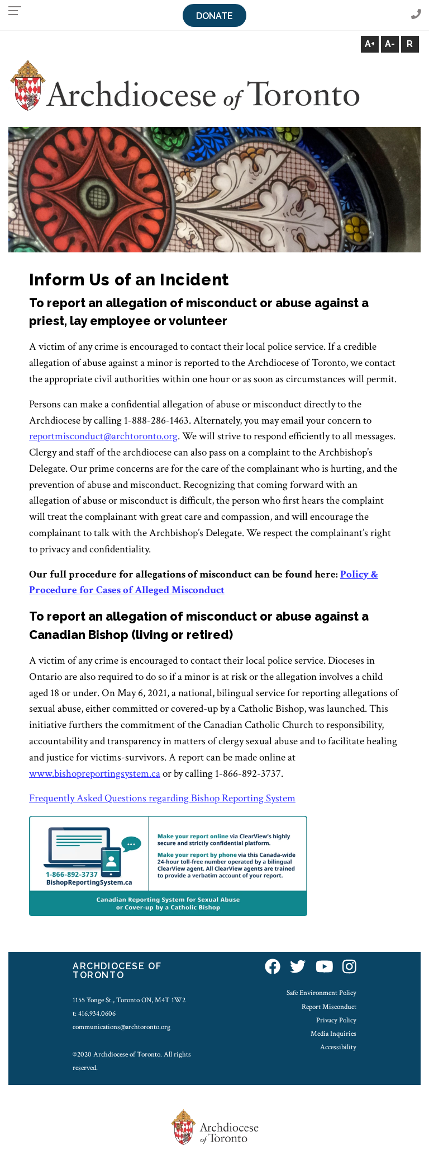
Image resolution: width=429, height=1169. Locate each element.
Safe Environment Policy (321, 992)
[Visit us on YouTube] (324, 967)
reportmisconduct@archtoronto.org (103, 436)
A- (390, 44)
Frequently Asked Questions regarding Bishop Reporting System (162, 798)
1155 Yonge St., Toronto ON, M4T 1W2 (129, 1000)
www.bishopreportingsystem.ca (94, 774)
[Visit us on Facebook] (272, 967)
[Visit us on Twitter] (298, 967)
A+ (370, 44)
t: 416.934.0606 (94, 1013)
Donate (214, 16)
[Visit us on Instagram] (349, 967)
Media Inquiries (333, 1033)
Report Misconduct (329, 1006)
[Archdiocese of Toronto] (184, 85)
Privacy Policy (336, 1020)
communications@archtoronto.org (121, 1026)
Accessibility (338, 1047)
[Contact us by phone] (416, 15)
